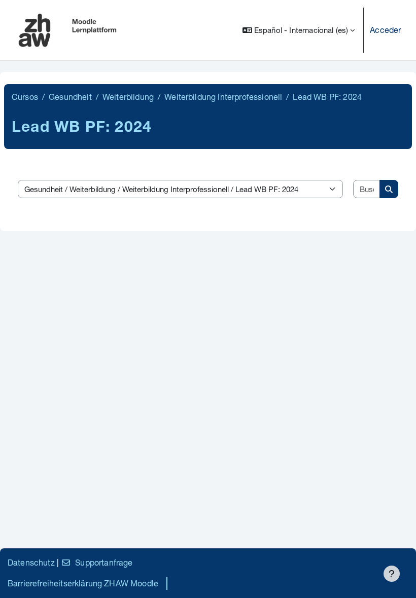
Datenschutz (31, 562)
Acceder (385, 29)
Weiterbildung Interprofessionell (223, 96)
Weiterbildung (128, 96)
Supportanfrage (103, 562)
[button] (298, 30)
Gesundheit (70, 96)
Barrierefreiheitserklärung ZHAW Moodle (83, 583)
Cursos (25, 96)
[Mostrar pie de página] (392, 574)
